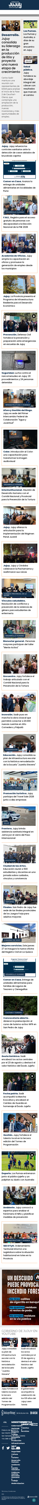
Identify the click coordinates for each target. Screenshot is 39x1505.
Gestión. (8, 1135)
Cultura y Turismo (14, 788)
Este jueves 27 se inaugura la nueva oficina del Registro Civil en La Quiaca (18, 948)
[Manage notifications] (34, 1500)
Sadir (25, 1344)
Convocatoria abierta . (16, 1018)
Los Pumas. (30, 30)
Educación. (9, 755)
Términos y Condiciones (9, 1491)
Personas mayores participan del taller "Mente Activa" (19, 644)
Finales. (7, 907)
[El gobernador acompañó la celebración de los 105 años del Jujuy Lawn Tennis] (29, 1382)
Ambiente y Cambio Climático (15, 1467)
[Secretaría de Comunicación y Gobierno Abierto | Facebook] (3, 1447)
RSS (3, 1494)
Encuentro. (9, 676)
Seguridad (15, 1451)
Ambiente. (9, 1207)
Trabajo (14, 1434)
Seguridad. (8, 372)
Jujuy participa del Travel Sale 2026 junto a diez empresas (18, 796)
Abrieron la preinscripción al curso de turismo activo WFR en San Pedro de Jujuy (19, 1024)
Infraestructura (18, 1443)
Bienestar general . (14, 641)
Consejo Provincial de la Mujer (15, 594)
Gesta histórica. (11, 1056)
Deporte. (6, 1173)
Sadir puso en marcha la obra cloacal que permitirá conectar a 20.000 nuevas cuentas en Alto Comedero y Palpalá (16, 721)
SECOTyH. (9, 1245)
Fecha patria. (10, 1093)
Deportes (10, 902)
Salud (28, 61)
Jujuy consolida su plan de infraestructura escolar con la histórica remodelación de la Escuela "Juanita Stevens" (9, 1361)
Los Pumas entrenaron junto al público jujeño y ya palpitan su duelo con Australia (18, 1176)
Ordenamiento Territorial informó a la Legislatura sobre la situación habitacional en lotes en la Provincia (18, 1252)
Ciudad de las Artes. (14, 865)
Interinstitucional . (12, 489)
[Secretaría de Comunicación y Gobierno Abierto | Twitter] (7, 1447)
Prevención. (10, 334)
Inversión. (7, 714)
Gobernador (29, 1384)
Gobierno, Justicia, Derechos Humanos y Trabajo (15, 1476)
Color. (6, 451)
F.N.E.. (6, 217)
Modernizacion (17, 1483)
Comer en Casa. (12, 181)
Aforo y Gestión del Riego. (17, 410)
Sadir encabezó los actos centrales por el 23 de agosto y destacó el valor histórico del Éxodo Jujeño (28, 1358)
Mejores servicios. (12, 945)
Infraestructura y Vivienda (17, 405)
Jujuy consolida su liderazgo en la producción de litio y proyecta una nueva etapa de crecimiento (11, 55)
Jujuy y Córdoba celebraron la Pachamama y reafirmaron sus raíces (18, 569)
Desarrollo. (10, 35)
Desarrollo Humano (15, 212)
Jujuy (6, 1344)
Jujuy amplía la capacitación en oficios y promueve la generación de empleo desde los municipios (17, 262)
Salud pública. (28, 68)
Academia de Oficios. (14, 255)
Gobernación (11, 749)
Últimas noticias (34, 1424)
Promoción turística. (15, 793)
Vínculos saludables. (14, 600)
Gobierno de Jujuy (12, 940)
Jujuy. (5, 146)
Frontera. (7, 828)
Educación (10, 860)
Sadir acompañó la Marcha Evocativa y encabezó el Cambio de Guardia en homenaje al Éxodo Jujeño (17, 1100)
